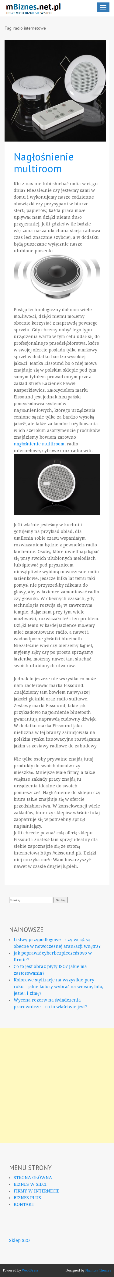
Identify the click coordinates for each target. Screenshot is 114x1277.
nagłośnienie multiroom (39, 443)
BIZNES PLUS (27, 1197)
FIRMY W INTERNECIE (36, 1191)
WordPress (30, 1270)
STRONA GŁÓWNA (33, 1177)
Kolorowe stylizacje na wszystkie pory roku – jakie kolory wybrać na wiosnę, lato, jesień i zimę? (58, 986)
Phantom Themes (98, 1270)
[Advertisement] (57, 1085)
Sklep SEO (19, 1240)
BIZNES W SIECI (30, 1184)
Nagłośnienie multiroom (44, 162)
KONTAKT (24, 1204)
